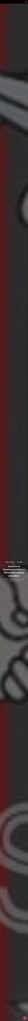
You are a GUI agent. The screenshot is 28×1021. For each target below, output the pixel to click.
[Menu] (26, 2)
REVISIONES (20, 562)
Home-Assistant (9, 562)
